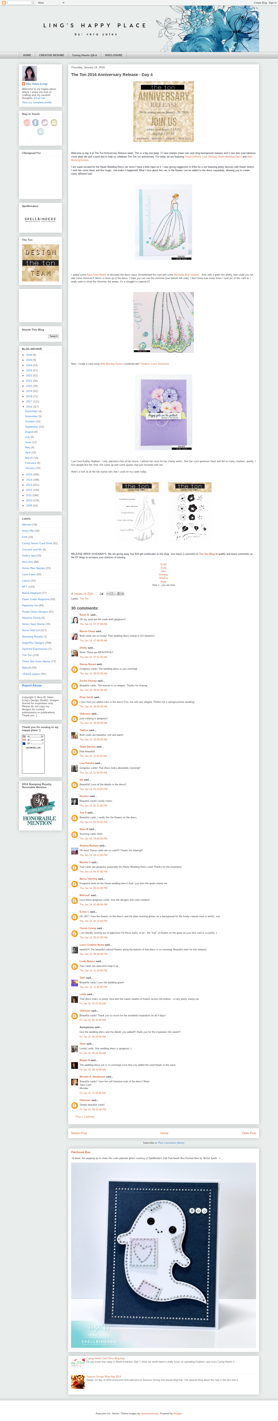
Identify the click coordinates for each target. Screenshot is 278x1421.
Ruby (163, 581)
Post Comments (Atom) (171, 1142)
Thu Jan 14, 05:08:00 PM (93, 904)
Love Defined (209, 156)
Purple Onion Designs (35, 611)
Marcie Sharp (87, 631)
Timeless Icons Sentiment (154, 363)
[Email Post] (101, 593)
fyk (81, 779)
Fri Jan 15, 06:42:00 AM (93, 1053)
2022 (29, 375)
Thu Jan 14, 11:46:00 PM (93, 987)
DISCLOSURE (113, 55)
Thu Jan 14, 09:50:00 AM (93, 706)
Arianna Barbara (89, 845)
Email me (39, 98)
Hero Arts (27, 561)
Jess (163, 571)
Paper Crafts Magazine (36, 599)
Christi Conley (88, 928)
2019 (29, 391)
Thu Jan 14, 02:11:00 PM (93, 805)
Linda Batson (87, 961)
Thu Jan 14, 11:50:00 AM (93, 756)
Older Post (249, 1133)
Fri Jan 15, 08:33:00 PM (93, 1109)
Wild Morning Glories (111, 363)
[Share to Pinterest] (122, 594)
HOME (27, 55)
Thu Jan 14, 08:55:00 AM (93, 673)
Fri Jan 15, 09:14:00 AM (93, 1069)
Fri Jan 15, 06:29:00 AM (93, 1036)
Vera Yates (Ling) (36, 83)
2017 (29, 401)
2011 (29, 495)
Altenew (26, 524)
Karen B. (85, 614)
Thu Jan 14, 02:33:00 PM (93, 822)
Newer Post (79, 1133)
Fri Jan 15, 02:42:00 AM (93, 1020)
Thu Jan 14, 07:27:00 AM (93, 624)
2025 (29, 359)
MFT (25, 586)
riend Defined (193, 156)
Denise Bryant (88, 664)
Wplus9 (26, 667)
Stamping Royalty (32, 636)
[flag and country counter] (33, 772)
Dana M (84, 829)
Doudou (84, 796)
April (28, 452)
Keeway (163, 574)
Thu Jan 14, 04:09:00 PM (93, 838)
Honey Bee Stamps (33, 568)
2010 (29, 500)
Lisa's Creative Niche (92, 944)
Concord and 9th (32, 549)
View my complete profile (37, 102)
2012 (29, 489)
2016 (29, 406)
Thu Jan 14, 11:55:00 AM (93, 772)
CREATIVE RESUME (51, 55)
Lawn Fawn (29, 574)
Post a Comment (85, 1116)
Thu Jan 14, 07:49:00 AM (93, 640)
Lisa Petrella (87, 763)
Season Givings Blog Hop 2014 (104, 1376)
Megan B (85, 1060)
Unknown (85, 713)
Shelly (83, 647)
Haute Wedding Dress (230, 156)
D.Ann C (84, 911)
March (29, 457)
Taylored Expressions (34, 648)
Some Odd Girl (31, 630)
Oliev (83, 1043)
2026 (29, 354)
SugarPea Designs (33, 642)
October (30, 421)
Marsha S (85, 862)
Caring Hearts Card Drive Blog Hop (106, 1358)
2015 (29, 474)
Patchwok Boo (80, 1152)
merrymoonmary (149, 1413)
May (28, 447)
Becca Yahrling (88, 878)
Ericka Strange (88, 680)
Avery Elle (28, 530)
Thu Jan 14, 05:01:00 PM (93, 888)
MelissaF (85, 895)
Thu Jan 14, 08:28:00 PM (93, 954)
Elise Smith (86, 697)
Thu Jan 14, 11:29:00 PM (93, 970)
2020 (29, 385)
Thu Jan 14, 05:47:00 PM (93, 937)
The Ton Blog (207, 554)
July (28, 436)
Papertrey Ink (30, 605)
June (28, 442)
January (30, 467)
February (31, 462)
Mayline (163, 578)
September (32, 426)
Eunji (163, 567)
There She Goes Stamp (36, 661)
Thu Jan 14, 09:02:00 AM (93, 690)
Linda (83, 994)
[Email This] (108, 594)
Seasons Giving (31, 617)
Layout (26, 580)
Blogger (178, 1413)
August (29, 431)
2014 (29, 479)
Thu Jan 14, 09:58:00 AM (93, 723)
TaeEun (84, 730)
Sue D (83, 812)
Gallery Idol (29, 555)
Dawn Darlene (88, 746)
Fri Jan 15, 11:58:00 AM (93, 1093)
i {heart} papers (31, 673)
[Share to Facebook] (119, 594)
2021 (29, 380)
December (31, 411)
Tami (82, 977)
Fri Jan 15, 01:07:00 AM (93, 1003)
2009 (29, 505)
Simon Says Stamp (33, 623)
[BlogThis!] (112, 594)
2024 (29, 365)
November (31, 416)
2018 (29, 396)
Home (164, 1133)
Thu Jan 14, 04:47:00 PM (93, 871)
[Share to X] (115, 594)
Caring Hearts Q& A (84, 55)
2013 (29, 484)
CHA (24, 536)
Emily (164, 564)
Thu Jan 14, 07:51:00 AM (93, 657)
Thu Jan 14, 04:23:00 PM (93, 855)
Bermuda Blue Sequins (186, 274)
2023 (29, 370)
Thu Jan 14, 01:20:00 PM (93, 789)
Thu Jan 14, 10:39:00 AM (93, 739)
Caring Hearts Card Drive (37, 543)
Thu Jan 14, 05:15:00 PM (93, 921)
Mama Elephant (31, 592)
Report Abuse (32, 685)
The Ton (84, 598)
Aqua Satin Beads (96, 274)
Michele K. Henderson (92, 1076)
